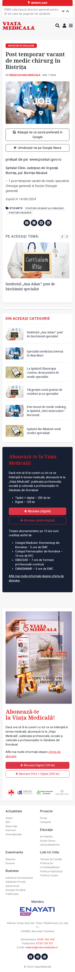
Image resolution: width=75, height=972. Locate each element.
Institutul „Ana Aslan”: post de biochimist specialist (30, 286)
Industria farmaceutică (19, 877)
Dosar (43, 818)
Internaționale (14, 834)
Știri (8, 821)
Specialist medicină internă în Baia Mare (45, 353)
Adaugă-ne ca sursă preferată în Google (39, 134)
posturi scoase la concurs (45, 208)
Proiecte (46, 811)
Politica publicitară (51, 871)
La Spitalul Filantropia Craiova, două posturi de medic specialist (43, 372)
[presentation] (62, 236)
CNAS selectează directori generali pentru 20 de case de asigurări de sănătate (31, 12)
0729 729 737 (44, 943)
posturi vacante (20, 213)
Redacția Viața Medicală (24, 75)
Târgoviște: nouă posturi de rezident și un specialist (44, 391)
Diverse (10, 863)
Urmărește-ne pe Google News (39, 148)
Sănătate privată (15, 881)
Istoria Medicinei (49, 844)
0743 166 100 (45, 939)
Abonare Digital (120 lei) (39, 765)
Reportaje (11, 826)
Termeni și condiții (51, 859)
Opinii (9, 818)
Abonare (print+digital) (39, 520)
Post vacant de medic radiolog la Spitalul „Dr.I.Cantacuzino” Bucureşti (46, 411)
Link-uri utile (49, 852)
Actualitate (14, 811)
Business (12, 871)
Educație (46, 830)
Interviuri (11, 830)
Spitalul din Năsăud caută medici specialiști (44, 431)
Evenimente (14, 852)
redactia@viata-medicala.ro (41, 947)
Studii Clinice (47, 840)
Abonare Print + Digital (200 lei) (38, 774)
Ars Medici (46, 836)
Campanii (45, 821)
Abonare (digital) (39, 511)
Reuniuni (10, 859)
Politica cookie (49, 875)
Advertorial (12, 885)
